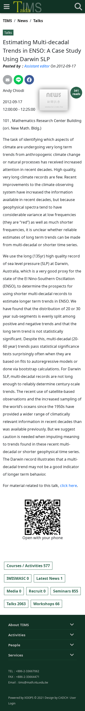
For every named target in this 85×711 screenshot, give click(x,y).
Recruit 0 (37, 591)
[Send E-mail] (7, 79)
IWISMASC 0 (18, 578)
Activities (16, 634)
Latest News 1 (49, 578)
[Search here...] (78, 6)
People (14, 645)
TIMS (7, 20)
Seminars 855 (65, 591)
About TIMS (18, 624)
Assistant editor (37, 66)
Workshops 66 (46, 603)
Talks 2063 (16, 603)
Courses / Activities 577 (28, 565)
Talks (38, 20)
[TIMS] (27, 7)
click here (68, 485)
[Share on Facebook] (29, 79)
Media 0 (14, 591)
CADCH (63, 698)
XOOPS (29, 698)
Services (15, 655)
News (22, 20)
